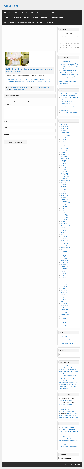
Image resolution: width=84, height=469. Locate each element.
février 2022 (64, 171)
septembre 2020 (65, 203)
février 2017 (64, 283)
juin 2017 (63, 275)
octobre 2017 (64, 268)
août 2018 (63, 249)
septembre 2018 (65, 247)
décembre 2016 (65, 286)
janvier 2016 (64, 307)
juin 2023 (63, 141)
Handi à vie (11, 6)
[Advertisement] (29, 38)
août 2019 (63, 227)
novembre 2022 (65, 154)
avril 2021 (63, 190)
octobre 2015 (64, 312)
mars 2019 (64, 236)
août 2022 (63, 160)
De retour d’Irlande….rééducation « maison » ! (16, 17)
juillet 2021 (64, 184)
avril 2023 (63, 145)
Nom (5, 121)
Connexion (64, 338)
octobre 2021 (64, 178)
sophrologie (18, 89)
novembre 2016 (65, 288)
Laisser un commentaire (39, 75)
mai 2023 (63, 143)
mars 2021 (64, 191)
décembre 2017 (65, 264)
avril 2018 (63, 257)
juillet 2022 (64, 162)
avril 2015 (63, 324)
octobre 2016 (64, 290)
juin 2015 (63, 320)
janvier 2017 (64, 285)
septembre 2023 (65, 136)
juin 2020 (63, 208)
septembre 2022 (65, 158)
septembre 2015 (65, 314)
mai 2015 (63, 322)
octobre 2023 (64, 134)
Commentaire (8, 104)
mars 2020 (64, 214)
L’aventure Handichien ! (57, 17)
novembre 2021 (65, 176)
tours (23, 89)
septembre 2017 (65, 270)
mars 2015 (64, 326)
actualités (10, 87)
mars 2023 (64, 147)
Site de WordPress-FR (67, 343)
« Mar (60, 51)
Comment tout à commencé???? (45, 12)
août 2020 (63, 204)
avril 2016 (63, 301)
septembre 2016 (65, 292)
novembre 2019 (65, 221)
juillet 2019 (64, 229)
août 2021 (63, 182)
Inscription (64, 336)
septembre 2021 (65, 180)
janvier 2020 (64, 218)
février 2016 (64, 305)
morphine (43, 87)
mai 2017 (63, 277)
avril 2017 (63, 279)
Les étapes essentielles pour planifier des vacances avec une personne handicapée (67, 81)
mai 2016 (63, 299)
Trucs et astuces (26, 87)
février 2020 (64, 216)
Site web (6, 134)
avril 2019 (63, 234)
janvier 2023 (64, 150)
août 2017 (63, 272)
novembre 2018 (65, 244)
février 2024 (64, 126)
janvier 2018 (64, 262)
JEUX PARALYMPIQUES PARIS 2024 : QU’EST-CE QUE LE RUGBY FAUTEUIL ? (68, 66)
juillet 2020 (64, 206)
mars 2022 (64, 169)
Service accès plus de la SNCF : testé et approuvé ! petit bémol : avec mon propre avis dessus (69, 415)
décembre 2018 (65, 242)
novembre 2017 (65, 266)
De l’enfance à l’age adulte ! (40, 17)
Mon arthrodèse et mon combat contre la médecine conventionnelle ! (23, 22)
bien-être (15, 87)
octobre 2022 (64, 156)
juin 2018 (63, 253)
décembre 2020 (65, 197)
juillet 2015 (64, 318)
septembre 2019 (65, 225)
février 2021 (64, 193)
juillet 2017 (64, 273)
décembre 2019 (65, 219)
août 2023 (63, 137)
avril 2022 (63, 167)
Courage (78, 464)
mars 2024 (64, 124)
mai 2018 (63, 255)
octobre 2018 (64, 245)
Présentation (7, 12)
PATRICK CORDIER (66, 409)
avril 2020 (63, 212)
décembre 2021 (65, 175)
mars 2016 (64, 303)
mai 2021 (63, 188)
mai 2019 (63, 232)
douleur (38, 87)
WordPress (71, 464)
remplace (12, 89)
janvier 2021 (64, 195)
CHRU (34, 87)
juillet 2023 (64, 139)
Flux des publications (66, 340)
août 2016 (63, 294)
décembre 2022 (65, 152)
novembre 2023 (65, 132)
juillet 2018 (64, 251)
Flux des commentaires (67, 341)
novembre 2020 (65, 199)
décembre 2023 (65, 130)
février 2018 (64, 260)
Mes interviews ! (50, 22)
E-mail (6, 127)
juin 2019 (63, 231)
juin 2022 (63, 164)
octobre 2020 (64, 201)
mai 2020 (63, 210)
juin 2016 (63, 298)
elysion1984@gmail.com (24, 75)
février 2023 (64, 149)
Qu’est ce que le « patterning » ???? (24, 12)
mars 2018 (64, 258)
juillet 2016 (64, 296)
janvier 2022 (64, 173)
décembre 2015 (65, 309)
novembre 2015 (65, 311)
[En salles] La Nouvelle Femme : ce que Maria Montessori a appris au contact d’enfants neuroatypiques (69, 76)
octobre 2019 (64, 223)
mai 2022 (63, 165)
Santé (20, 87)
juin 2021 (63, 186)
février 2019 (64, 238)
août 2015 (63, 316)
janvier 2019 (64, 240)
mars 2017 (64, 281)
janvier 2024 (64, 128)
